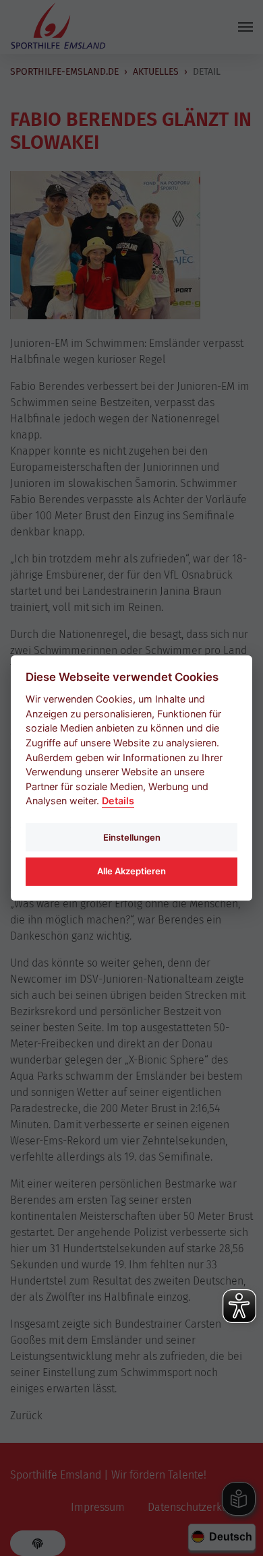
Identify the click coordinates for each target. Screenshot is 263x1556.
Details (118, 800)
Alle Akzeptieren (131, 871)
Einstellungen (131, 837)
